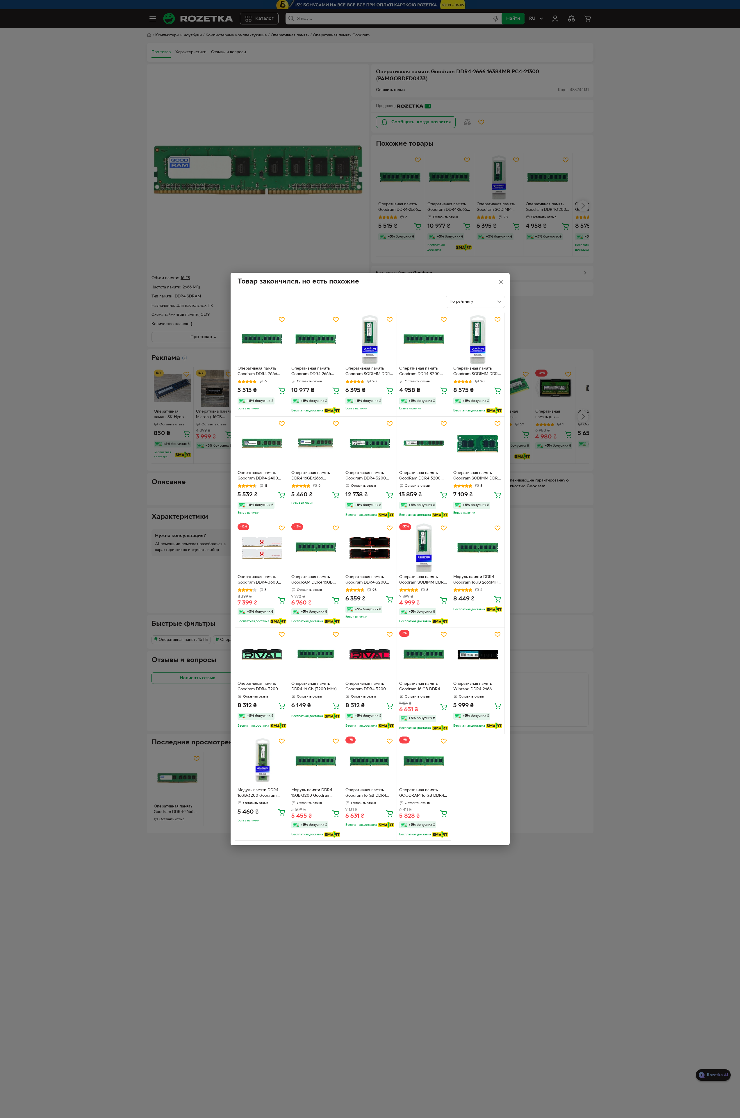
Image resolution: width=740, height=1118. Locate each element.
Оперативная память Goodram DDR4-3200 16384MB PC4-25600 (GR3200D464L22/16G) (421, 372)
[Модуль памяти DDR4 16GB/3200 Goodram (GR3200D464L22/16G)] (262, 761)
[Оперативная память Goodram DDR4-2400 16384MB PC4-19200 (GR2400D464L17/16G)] (262, 443)
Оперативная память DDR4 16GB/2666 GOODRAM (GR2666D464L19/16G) (312, 476)
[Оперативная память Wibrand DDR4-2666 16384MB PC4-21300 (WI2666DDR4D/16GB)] (477, 654)
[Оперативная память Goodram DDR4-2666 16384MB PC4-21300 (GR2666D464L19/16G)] (262, 339)
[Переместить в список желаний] (281, 319)
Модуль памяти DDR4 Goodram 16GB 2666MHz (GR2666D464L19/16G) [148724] (476, 580)
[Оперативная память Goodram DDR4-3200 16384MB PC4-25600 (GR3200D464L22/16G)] (423, 339)
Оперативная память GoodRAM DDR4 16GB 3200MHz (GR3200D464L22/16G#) (314, 580)
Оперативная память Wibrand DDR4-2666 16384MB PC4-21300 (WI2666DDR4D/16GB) (474, 687)
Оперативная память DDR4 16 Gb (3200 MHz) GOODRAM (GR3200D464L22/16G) (314, 687)
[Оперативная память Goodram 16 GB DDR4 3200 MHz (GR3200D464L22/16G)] (423, 654)
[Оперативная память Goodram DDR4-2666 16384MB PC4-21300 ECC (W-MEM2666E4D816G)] (315, 339)
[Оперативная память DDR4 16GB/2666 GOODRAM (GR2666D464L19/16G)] (315, 443)
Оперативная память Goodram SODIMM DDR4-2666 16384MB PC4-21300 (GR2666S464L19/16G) (369, 372)
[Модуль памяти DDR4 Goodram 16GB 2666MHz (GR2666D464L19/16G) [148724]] (477, 548)
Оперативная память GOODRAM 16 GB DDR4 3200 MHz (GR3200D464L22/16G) (421, 793)
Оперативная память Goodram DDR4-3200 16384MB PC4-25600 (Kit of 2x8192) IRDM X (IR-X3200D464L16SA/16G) (369, 580)
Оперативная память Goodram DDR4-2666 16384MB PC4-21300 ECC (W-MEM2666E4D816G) (315, 372)
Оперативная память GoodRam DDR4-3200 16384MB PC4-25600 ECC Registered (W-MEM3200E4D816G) (423, 476)
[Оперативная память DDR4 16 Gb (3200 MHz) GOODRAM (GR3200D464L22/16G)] (315, 654)
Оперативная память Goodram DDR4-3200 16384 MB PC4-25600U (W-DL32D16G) (367, 476)
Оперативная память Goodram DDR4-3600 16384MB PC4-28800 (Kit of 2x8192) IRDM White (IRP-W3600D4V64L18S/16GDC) (261, 580)
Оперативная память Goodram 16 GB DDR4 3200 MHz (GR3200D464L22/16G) (421, 687)
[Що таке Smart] (332, 410)
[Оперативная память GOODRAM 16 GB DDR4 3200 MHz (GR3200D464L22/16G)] (423, 761)
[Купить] (281, 390)
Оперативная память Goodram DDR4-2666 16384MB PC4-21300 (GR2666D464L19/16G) (259, 372)
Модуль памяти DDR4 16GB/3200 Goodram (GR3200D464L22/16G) (259, 793)
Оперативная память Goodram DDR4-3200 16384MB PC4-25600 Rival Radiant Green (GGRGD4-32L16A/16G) (259, 687)
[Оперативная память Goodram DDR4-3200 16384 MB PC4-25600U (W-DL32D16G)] (370, 443)
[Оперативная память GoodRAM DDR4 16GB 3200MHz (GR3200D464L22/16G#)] (315, 548)
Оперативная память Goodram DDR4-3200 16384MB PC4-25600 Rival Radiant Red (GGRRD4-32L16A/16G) (366, 687)
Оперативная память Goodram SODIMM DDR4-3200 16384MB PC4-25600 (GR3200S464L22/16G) (477, 476)
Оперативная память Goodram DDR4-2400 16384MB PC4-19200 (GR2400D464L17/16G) (259, 476)
